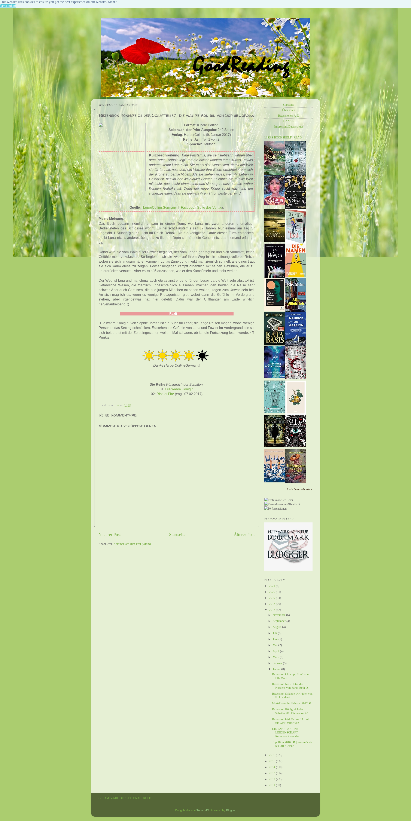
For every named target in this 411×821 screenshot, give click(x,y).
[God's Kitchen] (274, 446)
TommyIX (203, 810)
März (276, 657)
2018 (272, 603)
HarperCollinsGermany (159, 207)
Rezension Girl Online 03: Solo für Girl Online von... (291, 720)
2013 (272, 773)
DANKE (288, 121)
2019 (272, 597)
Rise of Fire (165, 394)
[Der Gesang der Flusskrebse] (274, 240)
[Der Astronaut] (274, 377)
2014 (272, 767)
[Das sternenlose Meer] (295, 207)
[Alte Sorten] (295, 413)
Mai (275, 645)
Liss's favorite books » (300, 489)
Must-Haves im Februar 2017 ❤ (291, 703)
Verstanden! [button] (8, 5)
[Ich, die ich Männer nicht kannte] (274, 310)
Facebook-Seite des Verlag (201, 207)
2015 (272, 761)
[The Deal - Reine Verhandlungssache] (295, 242)
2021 (272, 585)
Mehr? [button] (112, 2)
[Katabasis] (274, 344)
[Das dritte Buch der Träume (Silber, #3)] (295, 377)
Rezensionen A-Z (288, 115)
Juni (275, 639)
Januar (277, 669)
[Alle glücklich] (295, 310)
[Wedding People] (274, 481)
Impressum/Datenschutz (288, 126)
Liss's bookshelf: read (283, 137)
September (279, 621)
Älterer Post (244, 534)
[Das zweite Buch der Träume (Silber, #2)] (274, 412)
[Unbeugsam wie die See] (295, 481)
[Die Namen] (295, 275)
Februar (278, 663)
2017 (272, 609)
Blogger (230, 810)
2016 (272, 755)
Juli (275, 633)
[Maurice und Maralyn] (295, 344)
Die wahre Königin (179, 389)
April (276, 651)
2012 (272, 779)
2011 (272, 785)
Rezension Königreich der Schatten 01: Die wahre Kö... (291, 711)
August (277, 627)
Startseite (177, 534)
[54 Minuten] (274, 276)
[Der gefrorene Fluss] (295, 174)
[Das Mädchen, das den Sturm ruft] (274, 204)
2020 (272, 591)
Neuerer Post (109, 534)
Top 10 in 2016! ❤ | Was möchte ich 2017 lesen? (292, 744)
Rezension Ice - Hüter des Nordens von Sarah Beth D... (291, 685)
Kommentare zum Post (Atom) (132, 544)
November (279, 615)
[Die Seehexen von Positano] (274, 173)
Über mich (288, 110)
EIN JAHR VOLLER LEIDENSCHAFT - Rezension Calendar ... (287, 732)
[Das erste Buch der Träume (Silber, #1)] (295, 446)
